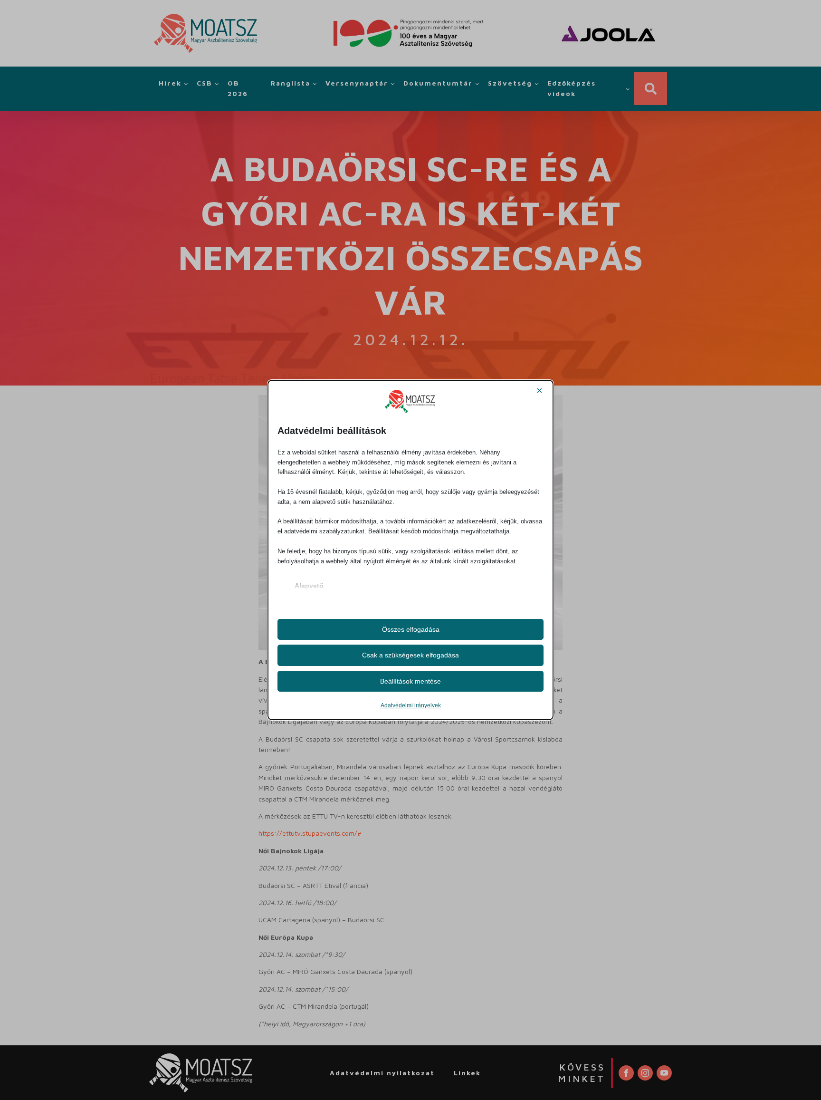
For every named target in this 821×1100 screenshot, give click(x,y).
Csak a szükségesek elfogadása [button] (410, 655)
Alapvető (309, 585)
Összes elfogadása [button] (410, 629)
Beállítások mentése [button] (410, 681)
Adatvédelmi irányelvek (411, 705)
